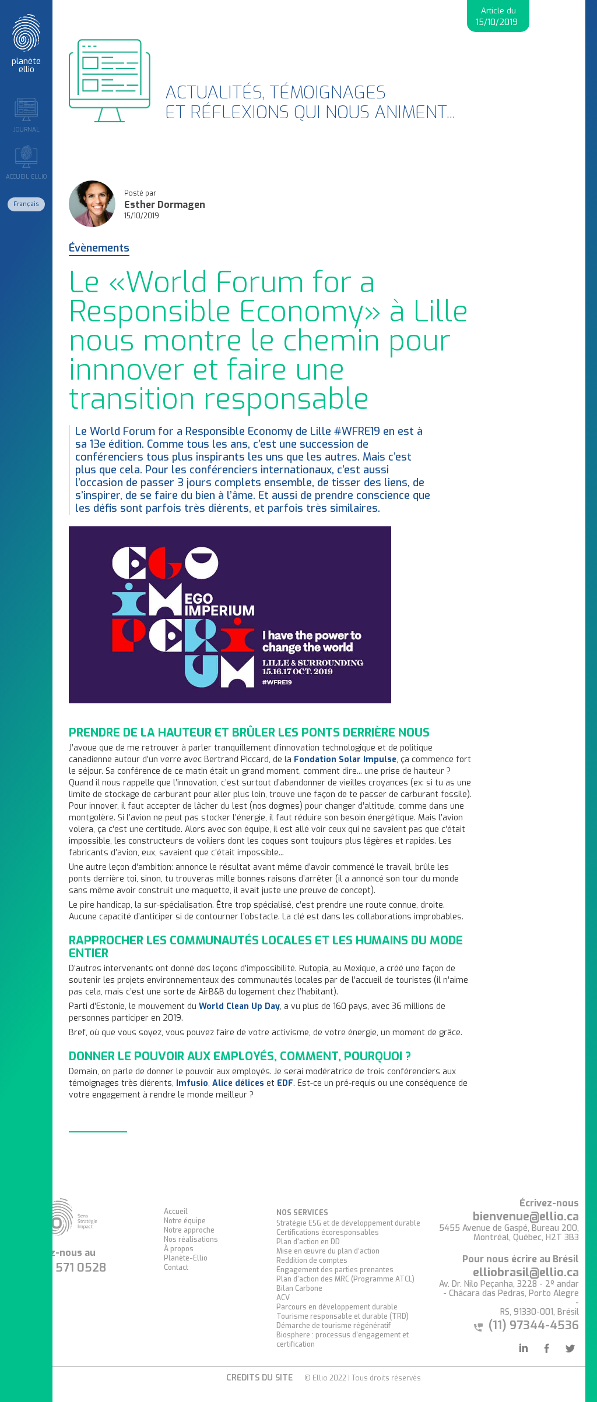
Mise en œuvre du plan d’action (328, 1251)
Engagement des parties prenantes (335, 1269)
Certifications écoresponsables (327, 1232)
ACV (283, 1297)
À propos (179, 1249)
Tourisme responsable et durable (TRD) (342, 1316)
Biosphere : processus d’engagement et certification (342, 1339)
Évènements (99, 249)
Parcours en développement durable (337, 1307)
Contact (176, 1267)
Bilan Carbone (299, 1288)
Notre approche (189, 1230)
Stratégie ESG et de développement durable (348, 1223)
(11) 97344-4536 (534, 1325)
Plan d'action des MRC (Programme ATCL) (345, 1279)
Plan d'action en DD (308, 1242)
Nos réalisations (191, 1239)
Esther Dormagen (164, 205)
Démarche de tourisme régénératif (333, 1325)
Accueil (176, 1211)
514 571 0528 (69, 1268)
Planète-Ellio (186, 1258)
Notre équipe (185, 1221)
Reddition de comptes (311, 1260)
